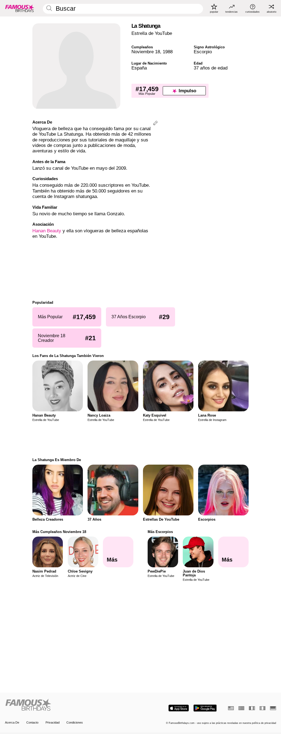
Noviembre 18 (145, 51)
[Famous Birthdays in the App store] (178, 708)
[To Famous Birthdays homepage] (20, 8)
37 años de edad (210, 68)
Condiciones (74, 722)
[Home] (71, 705)
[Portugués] (241, 708)
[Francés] (252, 708)
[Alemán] (273, 708)
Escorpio (203, 51)
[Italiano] (262, 708)
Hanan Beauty (46, 230)
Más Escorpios (160, 532)
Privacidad (53, 722)
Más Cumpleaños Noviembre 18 (59, 532)
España (139, 68)
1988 (168, 51)
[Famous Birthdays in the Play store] (205, 708)
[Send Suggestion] (155, 123)
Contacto (32, 722)
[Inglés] (231, 708)
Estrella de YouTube (151, 33)
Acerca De (12, 722)
